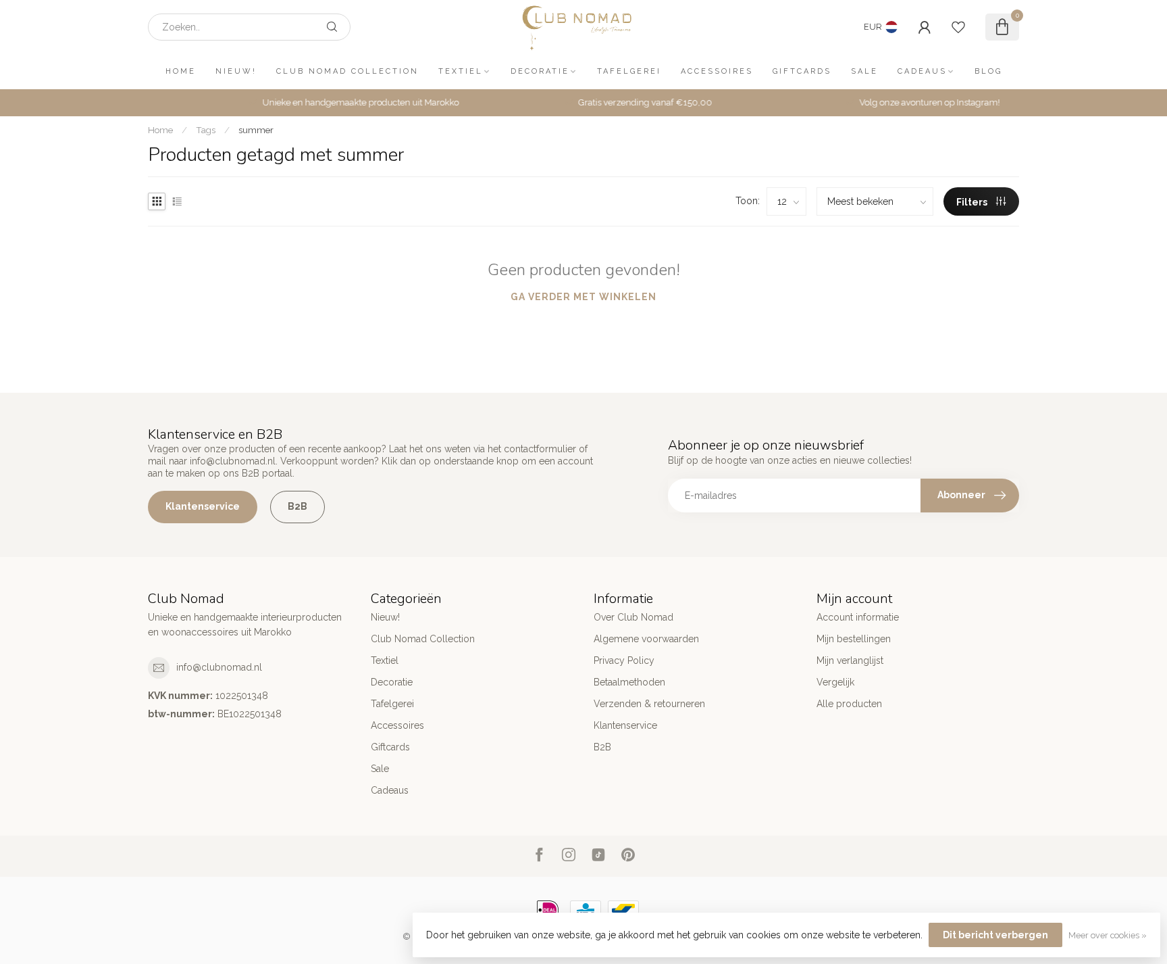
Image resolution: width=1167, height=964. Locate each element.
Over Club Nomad (633, 617)
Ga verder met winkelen (583, 296)
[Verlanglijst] (958, 27)
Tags (205, 129)
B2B (297, 506)
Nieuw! (236, 71)
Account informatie (857, 617)
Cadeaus (922, 71)
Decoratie (540, 71)
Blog (988, 71)
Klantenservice (202, 506)
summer (256, 129)
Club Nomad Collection (347, 71)
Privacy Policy (624, 660)
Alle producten (849, 703)
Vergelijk (835, 682)
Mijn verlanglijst (849, 660)
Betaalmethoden (629, 682)
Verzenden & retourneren (649, 703)
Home (180, 71)
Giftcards (802, 71)
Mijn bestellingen (853, 638)
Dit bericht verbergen (995, 935)
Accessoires (717, 71)
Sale (864, 71)
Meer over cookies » (1107, 935)
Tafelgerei (629, 71)
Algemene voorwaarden (646, 638)
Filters (972, 202)
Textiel (460, 71)
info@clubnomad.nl (219, 667)
